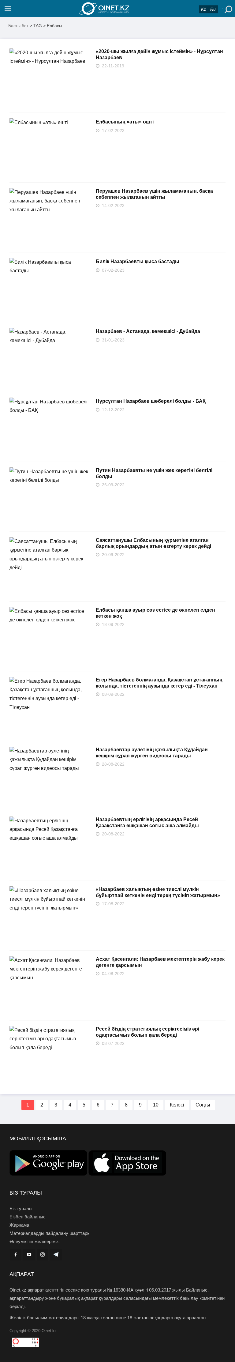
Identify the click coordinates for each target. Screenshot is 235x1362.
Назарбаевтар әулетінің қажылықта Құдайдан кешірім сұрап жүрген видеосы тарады (152, 752)
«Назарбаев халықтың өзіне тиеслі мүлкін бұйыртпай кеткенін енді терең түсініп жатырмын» (158, 892)
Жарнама (19, 1225)
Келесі (177, 1104)
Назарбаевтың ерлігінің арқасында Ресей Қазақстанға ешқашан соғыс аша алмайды (147, 822)
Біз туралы (20, 1208)
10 (156, 1104)
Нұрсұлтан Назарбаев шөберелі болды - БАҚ (151, 401)
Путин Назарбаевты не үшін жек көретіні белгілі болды (154, 473)
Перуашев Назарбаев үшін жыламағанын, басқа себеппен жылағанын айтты (154, 194)
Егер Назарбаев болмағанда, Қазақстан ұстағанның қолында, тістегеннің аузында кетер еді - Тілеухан (159, 682)
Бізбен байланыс (27, 1216)
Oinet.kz (49, 1330)
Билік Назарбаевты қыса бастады (137, 261)
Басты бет (18, 25)
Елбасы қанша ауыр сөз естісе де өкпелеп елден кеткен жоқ (155, 613)
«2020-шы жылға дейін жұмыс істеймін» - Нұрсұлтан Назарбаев (159, 54)
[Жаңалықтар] (117, 8)
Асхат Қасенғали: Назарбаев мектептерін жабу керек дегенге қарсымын (160, 962)
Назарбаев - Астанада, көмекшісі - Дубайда (148, 331)
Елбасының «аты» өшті (125, 121)
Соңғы (203, 1104)
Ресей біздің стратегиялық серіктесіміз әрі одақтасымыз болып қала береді (147, 1032)
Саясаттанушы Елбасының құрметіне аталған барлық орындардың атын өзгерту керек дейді (153, 543)
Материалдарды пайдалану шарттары (50, 1233)
